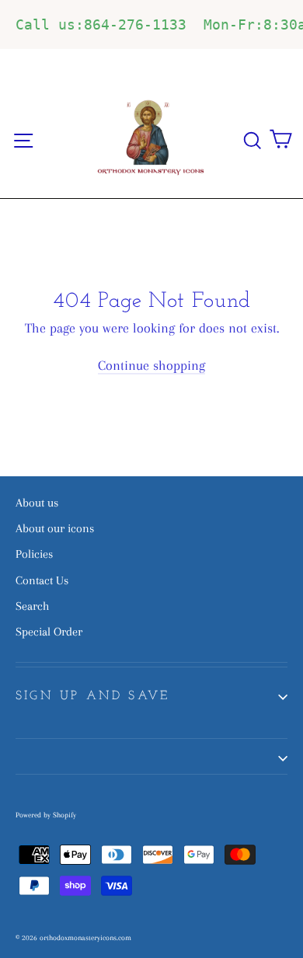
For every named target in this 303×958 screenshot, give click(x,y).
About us (37, 503)
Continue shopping (151, 365)
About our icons (55, 528)
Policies (34, 554)
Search (32, 606)
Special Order (49, 632)
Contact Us (42, 580)
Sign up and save (92, 696)
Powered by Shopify (46, 814)
